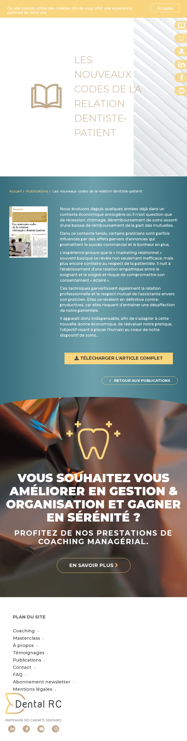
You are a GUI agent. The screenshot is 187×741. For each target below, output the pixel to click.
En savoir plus (61, 12)
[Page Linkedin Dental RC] (11, 728)
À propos (24, 645)
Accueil (15, 191)
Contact (23, 667)
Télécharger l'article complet (121, 358)
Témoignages (29, 652)
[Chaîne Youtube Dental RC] (41, 728)
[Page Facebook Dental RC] (26, 728)
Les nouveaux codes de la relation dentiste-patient (97, 191)
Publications (37, 191)
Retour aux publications (141, 380)
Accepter (165, 8)
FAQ (18, 674)
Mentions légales (33, 689)
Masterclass (27, 638)
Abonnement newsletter (42, 682)
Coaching (24, 631)
